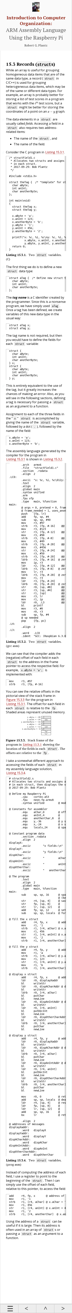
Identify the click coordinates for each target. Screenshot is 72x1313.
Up (45, 1308)
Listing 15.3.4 (15, 773)
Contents (9, 1308)
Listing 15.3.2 (52, 459)
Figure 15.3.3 (15, 700)
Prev (27, 1308)
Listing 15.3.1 (54, 152)
